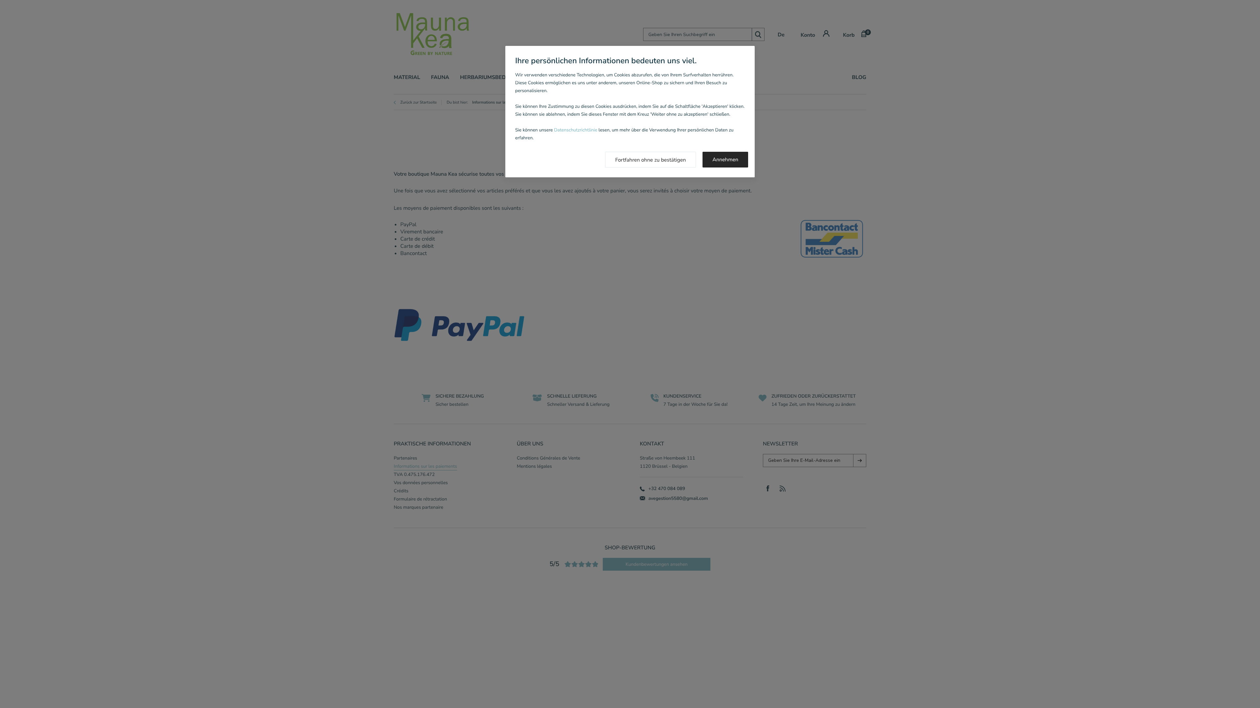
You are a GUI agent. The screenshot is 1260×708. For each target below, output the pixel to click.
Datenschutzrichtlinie (575, 130)
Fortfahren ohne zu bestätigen (650, 160)
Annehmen (725, 159)
